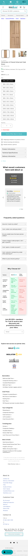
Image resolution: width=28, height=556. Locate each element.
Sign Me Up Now (21, 280)
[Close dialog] (27, 271)
